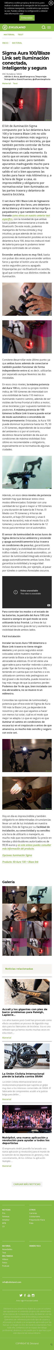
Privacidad (28, 1300)
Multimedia (7, 1256)
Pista (31, 1223)
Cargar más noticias (27, 1184)
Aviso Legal (20, 1300)
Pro (3, 1213)
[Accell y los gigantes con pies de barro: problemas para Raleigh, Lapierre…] (27, 992)
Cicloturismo (34, 1216)
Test (20, 34)
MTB (4, 1223)
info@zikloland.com (11, 1282)
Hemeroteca (35, 1246)
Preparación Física (37, 1220)
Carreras (33, 1213)
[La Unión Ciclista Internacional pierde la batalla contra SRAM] (27, 1056)
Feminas (5, 1216)
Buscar (44, 27)
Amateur (6, 1220)
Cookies (35, 1300)
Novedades (7, 1249)
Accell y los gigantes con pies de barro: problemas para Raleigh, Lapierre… (24, 1012)
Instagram (33, 1295)
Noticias (6, 1209)
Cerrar (51, 3)
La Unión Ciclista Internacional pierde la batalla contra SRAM (23, 1075)
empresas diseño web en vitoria (51, 1344)
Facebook (25, 1295)
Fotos (4, 1262)
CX (3, 1226)
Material (9, 34)
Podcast (5, 1266)
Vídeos (5, 1259)
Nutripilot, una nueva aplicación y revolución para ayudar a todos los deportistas (26, 1140)
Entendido (27, 17)
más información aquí (13, 13)
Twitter (21, 1295)
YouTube (29, 1295)
